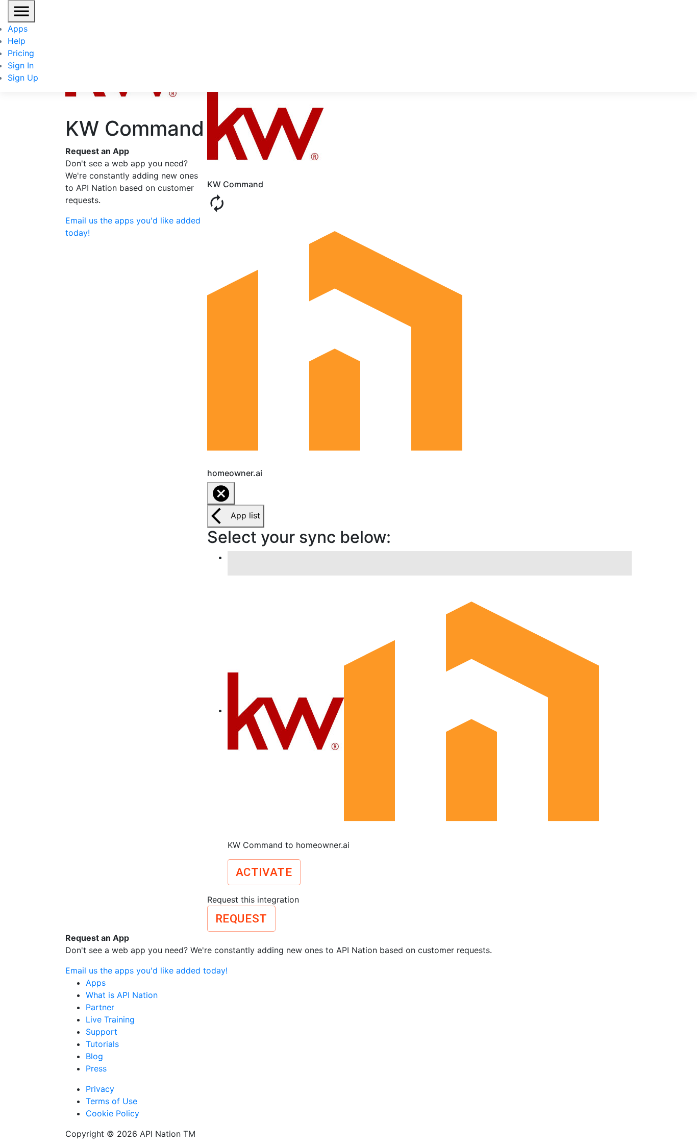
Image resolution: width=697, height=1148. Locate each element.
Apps (18, 28)
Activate (264, 872)
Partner (100, 1007)
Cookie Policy (112, 1113)
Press (96, 1068)
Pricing (21, 53)
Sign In (21, 65)
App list (245, 515)
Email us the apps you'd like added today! (146, 970)
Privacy (100, 1089)
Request (241, 918)
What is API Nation (122, 995)
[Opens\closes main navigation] (21, 11)
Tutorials (102, 1044)
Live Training (110, 1019)
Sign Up (23, 77)
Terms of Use (111, 1101)
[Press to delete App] (221, 493)
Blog (94, 1056)
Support (101, 1032)
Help (17, 41)
